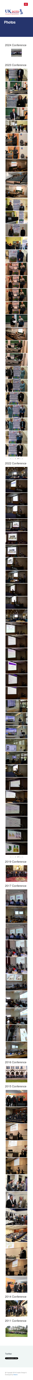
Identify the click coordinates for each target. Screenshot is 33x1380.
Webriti (15, 1375)
